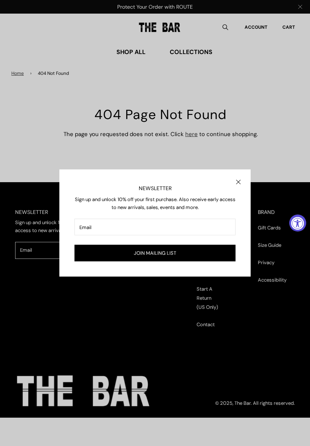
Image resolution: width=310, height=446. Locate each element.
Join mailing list (155, 253)
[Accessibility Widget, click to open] (297, 223)
